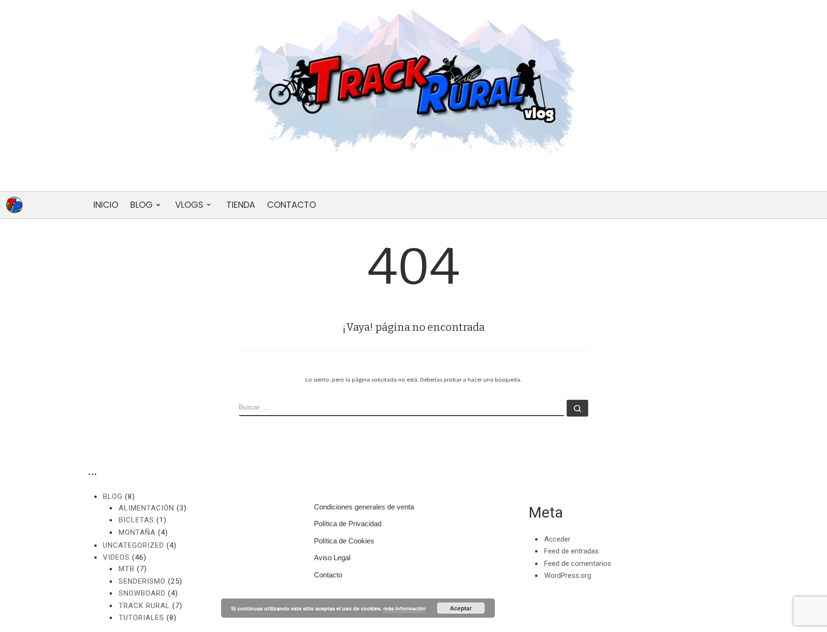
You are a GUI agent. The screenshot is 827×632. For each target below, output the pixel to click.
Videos (116, 557)
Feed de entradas (571, 551)
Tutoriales (141, 617)
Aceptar (461, 608)
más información (404, 608)
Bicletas (136, 520)
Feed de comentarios (577, 563)
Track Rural (144, 605)
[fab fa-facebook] (413, 177)
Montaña (137, 532)
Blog (113, 496)
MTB (126, 568)
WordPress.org (567, 575)
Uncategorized (133, 545)
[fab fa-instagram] (443, 177)
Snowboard (142, 593)
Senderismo (142, 581)
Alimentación (146, 508)
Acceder (557, 539)
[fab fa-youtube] (384, 177)
